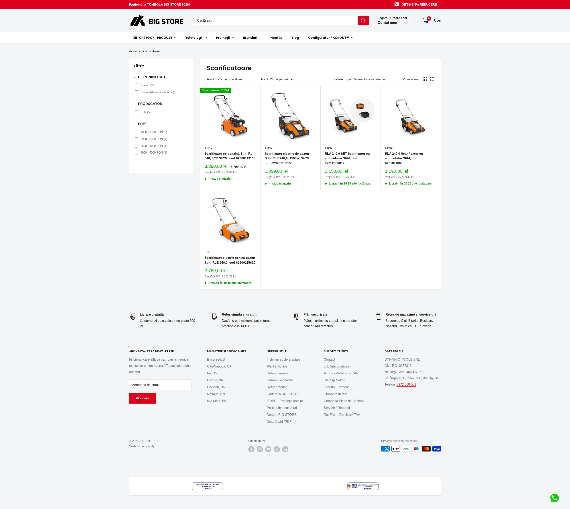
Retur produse (277, 387)
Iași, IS (212, 373)
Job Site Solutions (337, 366)
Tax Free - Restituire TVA (342, 415)
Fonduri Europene (337, 387)
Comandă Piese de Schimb (344, 401)
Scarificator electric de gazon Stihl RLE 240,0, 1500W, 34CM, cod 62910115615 (287, 158)
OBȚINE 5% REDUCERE (419, 4)
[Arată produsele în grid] (425, 79)
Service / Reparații (337, 408)
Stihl (208, 147)
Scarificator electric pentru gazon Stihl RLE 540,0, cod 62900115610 (230, 260)
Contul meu (387, 23)
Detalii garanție (277, 373)
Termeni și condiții (280, 380)
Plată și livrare (277, 366)
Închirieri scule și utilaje (283, 359)
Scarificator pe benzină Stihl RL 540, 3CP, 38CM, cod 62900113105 (230, 156)
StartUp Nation (334, 380)
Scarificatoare (151, 51)
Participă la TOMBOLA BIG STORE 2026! (159, 4)
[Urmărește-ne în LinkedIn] (285, 449)
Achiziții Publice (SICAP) (342, 373)
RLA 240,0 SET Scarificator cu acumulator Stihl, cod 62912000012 (347, 158)
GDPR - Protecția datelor (285, 401)
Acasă (133, 51)
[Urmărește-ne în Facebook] (251, 449)
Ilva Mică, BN (217, 401)
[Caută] (363, 20)
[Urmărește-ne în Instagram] (260, 449)
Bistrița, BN (215, 380)
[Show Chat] (556, 498)
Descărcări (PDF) (280, 421)
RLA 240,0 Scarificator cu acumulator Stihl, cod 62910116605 (404, 158)
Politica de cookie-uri (282, 408)
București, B (216, 359)
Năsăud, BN (216, 394)
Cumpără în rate (335, 394)
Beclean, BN (216, 387)
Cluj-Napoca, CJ (219, 366)
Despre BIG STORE (282, 415)
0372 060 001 (406, 384)
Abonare (142, 398)
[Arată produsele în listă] (432, 79)
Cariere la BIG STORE (283, 394)
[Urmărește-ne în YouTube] (268, 449)
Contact (329, 359)
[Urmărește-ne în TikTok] (277, 449)
